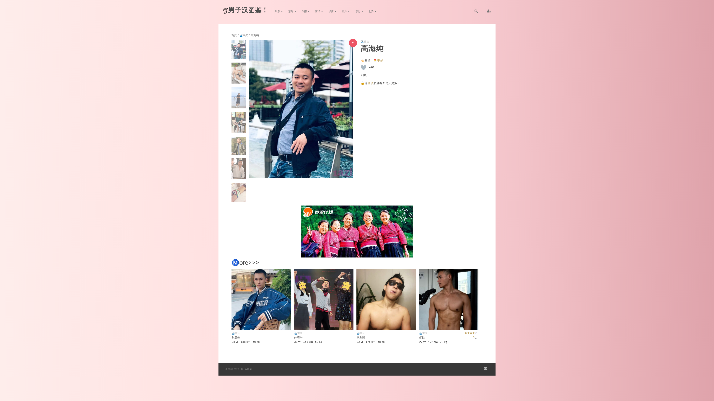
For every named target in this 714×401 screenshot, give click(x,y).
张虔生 (236, 337)
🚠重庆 (243, 35)
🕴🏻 (348, 324)
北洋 (371, 11)
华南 (305, 11)
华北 (358, 11)
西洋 (345, 11)
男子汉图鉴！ (248, 10)
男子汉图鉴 (246, 369)
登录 (370, 83)
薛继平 (298, 337)
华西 (331, 11)
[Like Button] (363, 67)
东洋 (291, 11)
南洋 (318, 11)
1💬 (475, 337)
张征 (422, 337)
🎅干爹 (378, 60)
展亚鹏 (361, 337)
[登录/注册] (489, 11)
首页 (234, 35)
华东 (278, 11)
